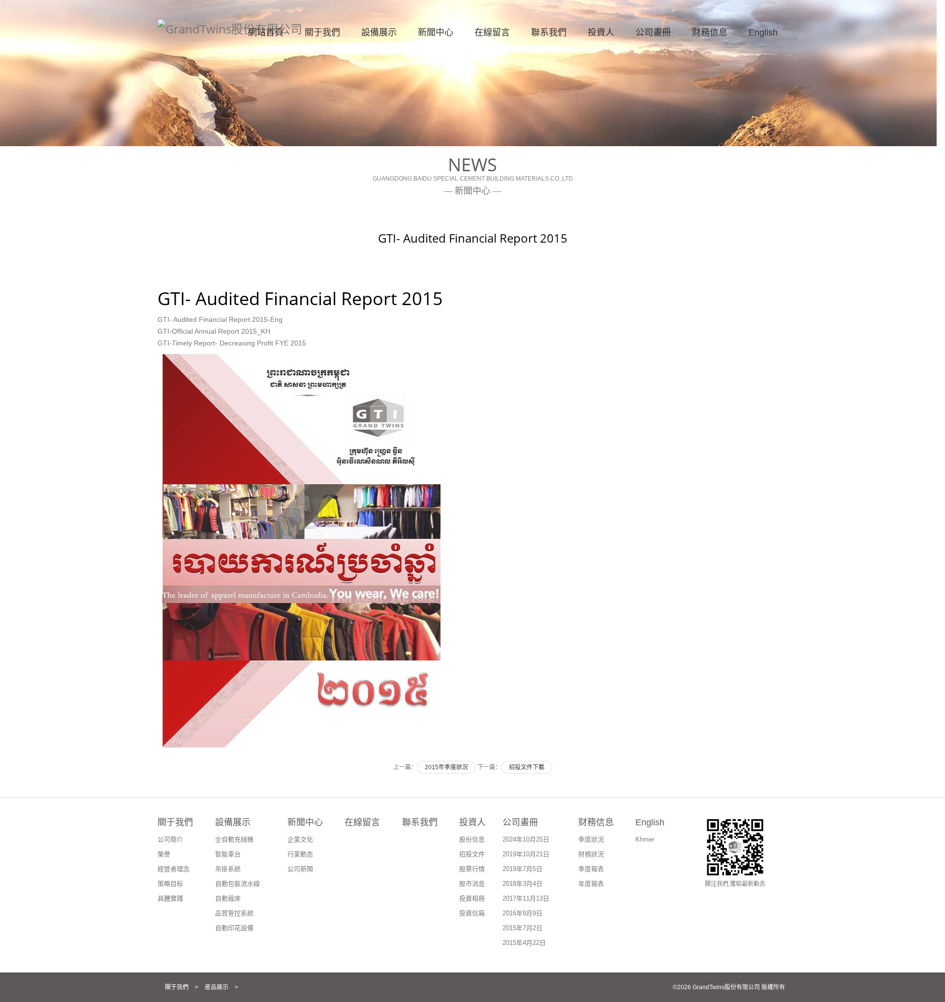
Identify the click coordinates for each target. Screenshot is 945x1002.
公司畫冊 (653, 32)
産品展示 (216, 987)
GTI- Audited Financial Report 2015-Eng (220, 319)
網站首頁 (266, 32)
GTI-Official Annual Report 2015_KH (214, 331)
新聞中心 (435, 32)
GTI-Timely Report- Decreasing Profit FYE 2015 (232, 343)
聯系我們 (549, 32)
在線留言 (492, 32)
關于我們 (322, 32)
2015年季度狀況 (446, 767)
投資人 (601, 32)
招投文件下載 (526, 767)
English (763, 32)
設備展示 (379, 32)
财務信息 (709, 32)
